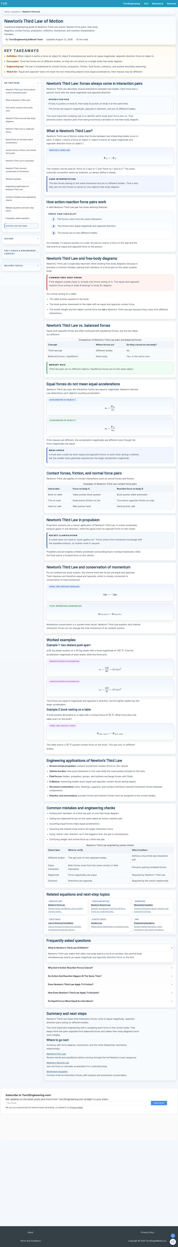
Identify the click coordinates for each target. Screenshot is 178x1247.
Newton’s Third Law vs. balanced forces (20, 130)
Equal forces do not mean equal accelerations (19, 141)
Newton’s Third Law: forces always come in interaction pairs (20, 91)
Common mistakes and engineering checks (21, 198)
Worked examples (13, 179)
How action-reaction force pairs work (19, 109)
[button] (30, 1232)
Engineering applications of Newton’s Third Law (17, 188)
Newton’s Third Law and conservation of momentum (17, 169)
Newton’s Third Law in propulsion (20, 161)
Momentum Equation (57, 1071)
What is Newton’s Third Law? (18, 100)
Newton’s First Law (56, 1054)
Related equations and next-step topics (20, 209)
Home (6, 12)
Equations (16, 12)
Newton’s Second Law (58, 1062)
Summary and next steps (16, 226)
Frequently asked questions (17, 218)
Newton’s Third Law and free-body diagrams (20, 119)
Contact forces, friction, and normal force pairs (21, 151)
